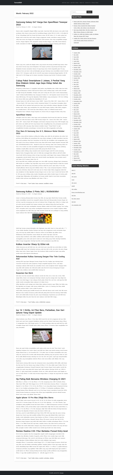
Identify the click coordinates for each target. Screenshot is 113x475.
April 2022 (76, 156)
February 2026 (77, 65)
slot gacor (74, 176)
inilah (33, 458)
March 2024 (77, 114)
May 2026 (76, 59)
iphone (37, 458)
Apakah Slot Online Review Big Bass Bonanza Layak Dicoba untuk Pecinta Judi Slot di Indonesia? (85, 40)
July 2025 (76, 80)
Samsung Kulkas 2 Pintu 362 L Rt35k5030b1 (37, 191)
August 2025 (77, 78)
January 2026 (77, 67)
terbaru (51, 183)
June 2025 (76, 82)
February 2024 (77, 116)
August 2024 (77, 103)
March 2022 (77, 158)
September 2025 (78, 76)
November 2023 (77, 122)
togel (73, 179)
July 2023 (76, 130)
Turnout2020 (18, 2)
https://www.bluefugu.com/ (78, 192)
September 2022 (78, 151)
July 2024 (76, 105)
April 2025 (76, 86)
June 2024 (76, 107)
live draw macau (76, 198)
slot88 (73, 186)
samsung (41, 183)
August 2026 (77, 52)
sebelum (52, 458)
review (37, 302)
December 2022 (77, 145)
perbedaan (46, 458)
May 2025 (76, 84)
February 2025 (77, 90)
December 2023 (77, 120)
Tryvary (61, 473)
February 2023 (77, 141)
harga (37, 183)
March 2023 (77, 139)
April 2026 (76, 61)
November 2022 (77, 147)
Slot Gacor (23, 183)
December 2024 (77, 95)
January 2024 (77, 118)
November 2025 (77, 71)
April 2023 (76, 137)
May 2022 (76, 154)
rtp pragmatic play (76, 205)
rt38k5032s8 (42, 302)
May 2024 (76, 109)
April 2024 (76, 111)
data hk (73, 173)
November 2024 (77, 97)
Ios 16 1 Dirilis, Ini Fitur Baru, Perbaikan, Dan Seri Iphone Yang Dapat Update (40, 311)
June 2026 (76, 57)
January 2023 (77, 143)
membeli (41, 458)
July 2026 (76, 55)
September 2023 (78, 126)
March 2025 (77, 88)
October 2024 (77, 99)
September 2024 (78, 101)
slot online (74, 189)
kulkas (33, 302)
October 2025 (77, 74)
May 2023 (76, 135)
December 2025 (77, 69)
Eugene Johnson (38, 27)
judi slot (74, 195)
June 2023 (76, 132)
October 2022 (77, 149)
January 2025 (77, 92)
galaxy (33, 183)
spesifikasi (46, 183)
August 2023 (77, 128)
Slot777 (73, 170)
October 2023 (77, 124)
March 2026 (77, 63)
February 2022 (77, 160)
